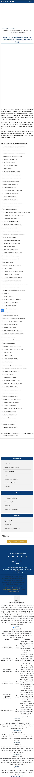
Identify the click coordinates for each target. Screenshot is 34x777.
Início (4, 29)
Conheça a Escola (10, 483)
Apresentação (9, 521)
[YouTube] (13, 556)
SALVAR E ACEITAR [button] (17, 776)
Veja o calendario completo (17, 542)
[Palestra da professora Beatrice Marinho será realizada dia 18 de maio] (17, 53)
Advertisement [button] (17, 754)
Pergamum (8, 524)
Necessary (18, 628)
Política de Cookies (13, 591)
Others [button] (17, 766)
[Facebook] (22, 556)
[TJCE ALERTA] (17, 16)
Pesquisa (7, 505)
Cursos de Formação (11, 498)
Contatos (7, 486)
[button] (1, 1)
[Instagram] (9, 556)
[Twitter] (17, 556)
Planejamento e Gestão (11, 479)
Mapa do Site (18, 561)
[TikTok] (26, 556)
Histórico (7, 464)
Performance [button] (17, 730)
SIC (30, 1)
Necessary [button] (17, 626)
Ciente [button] (13, 593)
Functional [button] (17, 719)
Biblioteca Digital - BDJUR (12, 528)
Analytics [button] (17, 742)
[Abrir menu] (2, 5)
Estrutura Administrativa (12, 467)
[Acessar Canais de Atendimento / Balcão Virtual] (30, 771)
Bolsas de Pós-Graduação (12, 509)
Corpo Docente (9, 471)
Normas (7, 475)
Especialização (9, 502)
